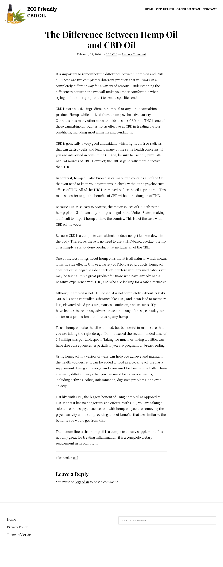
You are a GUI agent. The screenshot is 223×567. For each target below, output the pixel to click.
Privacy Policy (17, 527)
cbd (75, 458)
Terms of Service (19, 534)
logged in (82, 482)
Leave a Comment (134, 54)
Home (11, 519)
